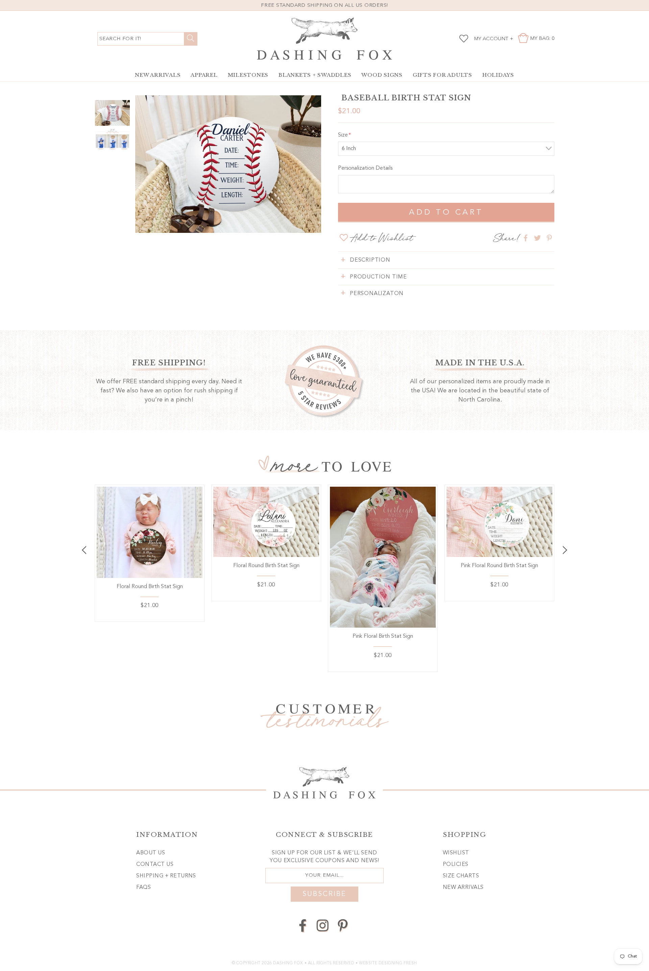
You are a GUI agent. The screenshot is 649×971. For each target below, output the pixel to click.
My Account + (493, 39)
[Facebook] (302, 925)
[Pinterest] (342, 925)
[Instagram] (322, 925)
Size (344, 135)
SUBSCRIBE (324, 894)
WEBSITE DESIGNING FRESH (388, 963)
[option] (228, 164)
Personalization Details (365, 168)
